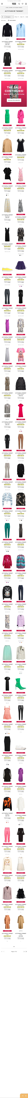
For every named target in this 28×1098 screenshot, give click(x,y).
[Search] (19, 3)
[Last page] (26, 951)
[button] (14, 946)
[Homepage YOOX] (14, 4)
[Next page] (24, 951)
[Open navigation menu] (2, 3)
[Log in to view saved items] (22, 3)
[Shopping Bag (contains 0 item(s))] (26, 3)
